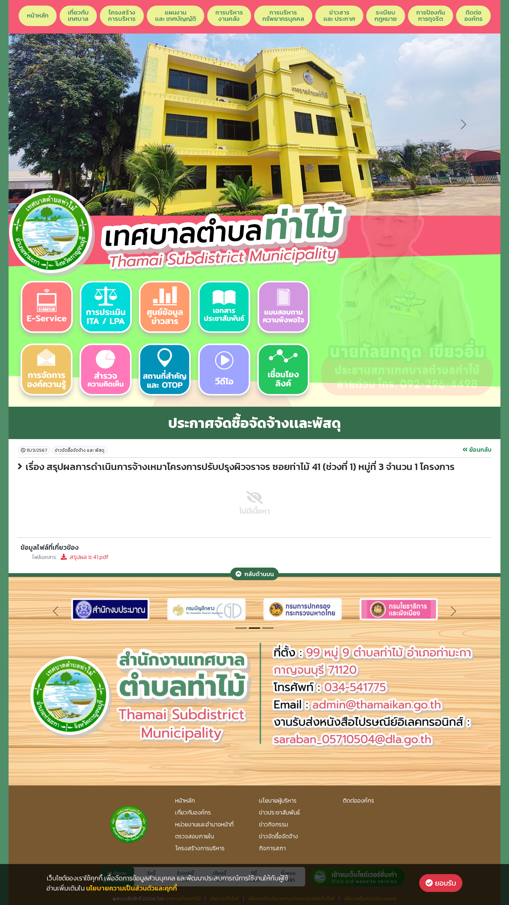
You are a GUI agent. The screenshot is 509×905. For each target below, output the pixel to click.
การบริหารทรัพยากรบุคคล (283, 15)
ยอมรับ (444, 883)
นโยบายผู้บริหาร (278, 800)
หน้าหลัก (37, 15)
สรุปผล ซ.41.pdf (70, 556)
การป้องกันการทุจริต (430, 15)
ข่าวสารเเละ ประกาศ (339, 15)
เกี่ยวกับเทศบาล (78, 15)
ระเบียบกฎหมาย (385, 15)
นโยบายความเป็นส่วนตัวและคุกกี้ (131, 888)
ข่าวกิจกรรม (273, 824)
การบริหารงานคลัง (229, 15)
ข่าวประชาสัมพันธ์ (279, 812)
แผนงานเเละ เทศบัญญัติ (175, 15)
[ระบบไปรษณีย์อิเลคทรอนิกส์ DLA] (303, 608)
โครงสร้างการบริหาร (122, 15)
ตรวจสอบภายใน (194, 836)
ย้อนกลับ (479, 449)
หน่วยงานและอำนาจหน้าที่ (204, 824)
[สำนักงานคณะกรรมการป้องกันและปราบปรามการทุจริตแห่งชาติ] (206, 608)
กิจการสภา (272, 848)
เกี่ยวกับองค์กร (193, 812)
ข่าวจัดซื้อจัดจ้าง (278, 836)
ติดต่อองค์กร (473, 15)
